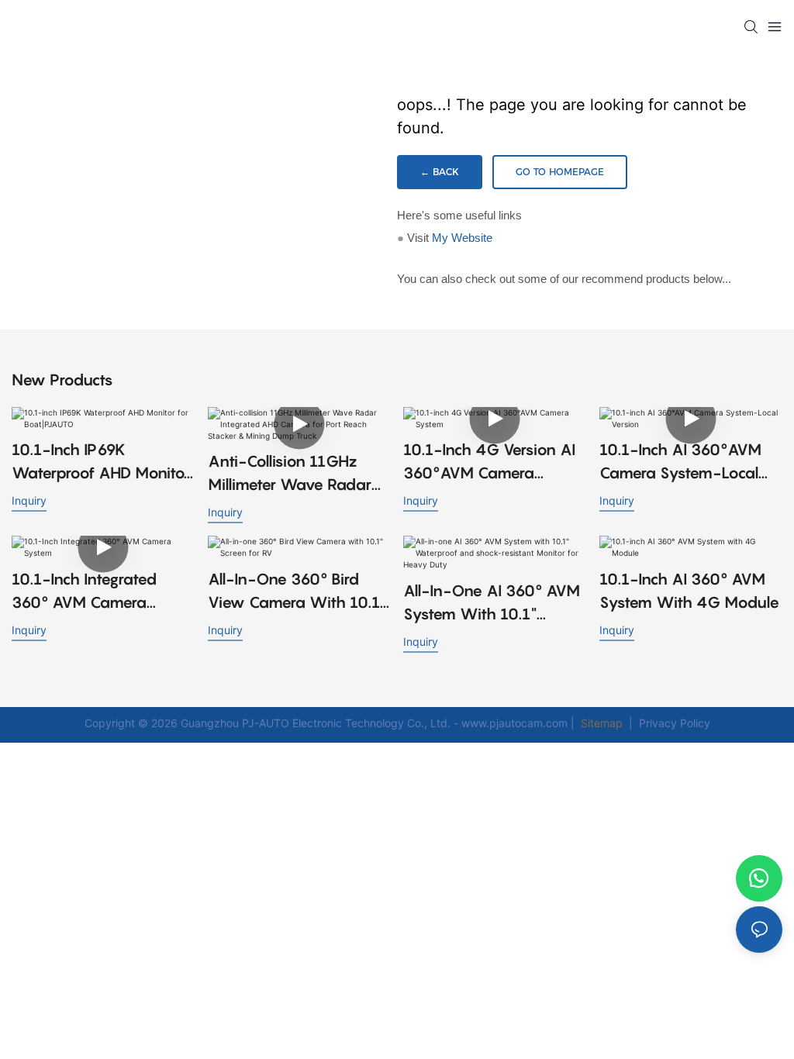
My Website (462, 237)
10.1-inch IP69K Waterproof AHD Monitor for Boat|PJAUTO (101, 462)
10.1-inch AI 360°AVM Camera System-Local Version (680, 462)
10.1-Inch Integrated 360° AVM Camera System (84, 592)
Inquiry (29, 500)
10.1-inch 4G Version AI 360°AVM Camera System (489, 462)
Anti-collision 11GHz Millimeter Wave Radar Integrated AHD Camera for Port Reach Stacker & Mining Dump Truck (296, 474)
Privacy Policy (674, 723)
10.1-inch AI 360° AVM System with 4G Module (689, 591)
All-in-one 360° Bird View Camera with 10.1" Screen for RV (297, 592)
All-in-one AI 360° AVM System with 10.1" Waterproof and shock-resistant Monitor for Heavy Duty (491, 603)
